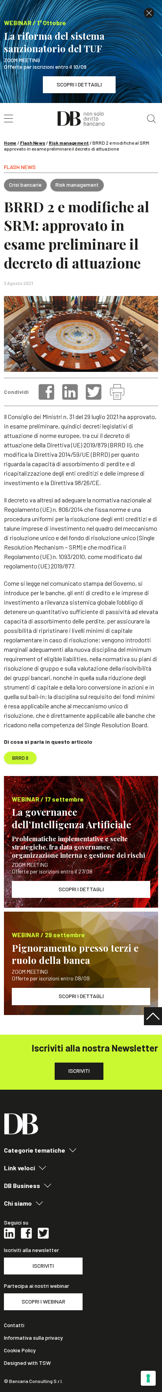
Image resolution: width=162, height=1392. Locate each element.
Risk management (69, 142)
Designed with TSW (27, 1363)
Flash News (32, 142)
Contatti (14, 1325)
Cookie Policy (20, 1350)
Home (10, 142)
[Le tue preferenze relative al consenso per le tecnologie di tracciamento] (148, 1378)
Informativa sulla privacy (33, 1338)
